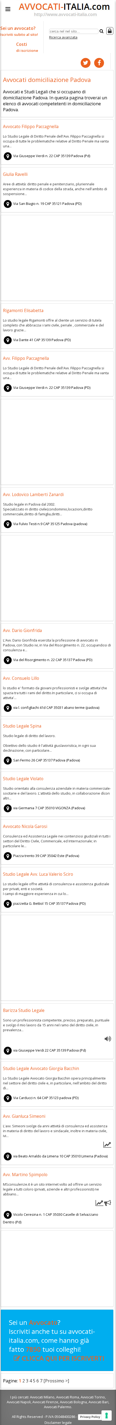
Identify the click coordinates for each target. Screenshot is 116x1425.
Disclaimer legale (58, 1422)
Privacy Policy (90, 1417)
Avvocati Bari (98, 1401)
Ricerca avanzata (63, 37)
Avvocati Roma (67, 1397)
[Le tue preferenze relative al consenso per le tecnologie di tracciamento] (106, 1415)
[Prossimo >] (56, 1381)
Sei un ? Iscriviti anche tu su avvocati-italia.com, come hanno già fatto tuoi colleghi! (56, 1340)
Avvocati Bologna (73, 1401)
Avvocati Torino (93, 1397)
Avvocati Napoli (19, 1401)
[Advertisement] (57, 258)
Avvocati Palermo (57, 1406)
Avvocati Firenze (45, 1401)
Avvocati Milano (42, 1397)
